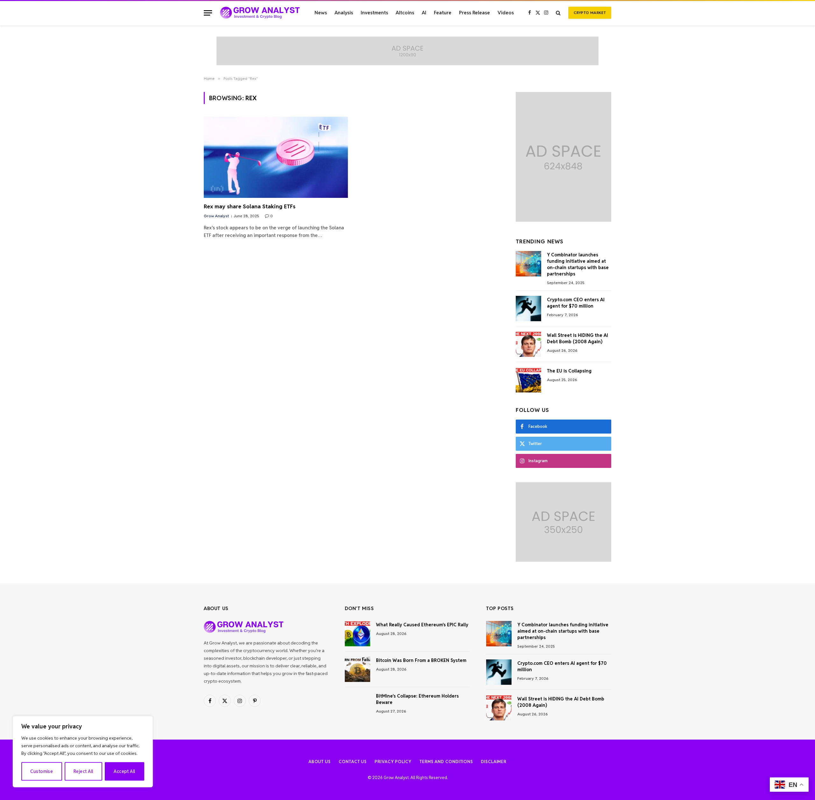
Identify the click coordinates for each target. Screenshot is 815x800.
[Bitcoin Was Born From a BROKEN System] (357, 669)
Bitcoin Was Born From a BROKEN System (421, 660)
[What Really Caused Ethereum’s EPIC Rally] (357, 633)
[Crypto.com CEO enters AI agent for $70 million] (528, 308)
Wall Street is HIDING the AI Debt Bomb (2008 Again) (577, 338)
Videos (506, 13)
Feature (442, 13)
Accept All (124, 771)
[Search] (558, 13)
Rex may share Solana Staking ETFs (249, 206)
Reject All (83, 771)
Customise (41, 771)
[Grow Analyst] (260, 12)
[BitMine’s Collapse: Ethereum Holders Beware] (357, 705)
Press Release (474, 13)
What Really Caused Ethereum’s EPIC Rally (422, 625)
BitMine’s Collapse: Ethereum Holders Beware (417, 699)
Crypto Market (590, 12)
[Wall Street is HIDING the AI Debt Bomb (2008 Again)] (528, 344)
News (321, 13)
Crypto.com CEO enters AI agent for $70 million (576, 303)
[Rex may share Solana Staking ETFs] (276, 157)
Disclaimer (494, 761)
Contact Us (353, 761)
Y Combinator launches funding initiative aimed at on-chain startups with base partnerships (578, 264)
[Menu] (208, 13)
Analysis (344, 13)
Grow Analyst (216, 215)
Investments (374, 13)
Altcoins (405, 13)
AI (424, 13)
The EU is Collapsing (569, 371)
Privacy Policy (393, 761)
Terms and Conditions (446, 761)
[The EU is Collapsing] (528, 380)
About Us (319, 761)
